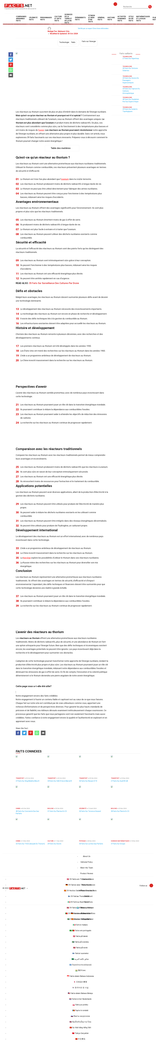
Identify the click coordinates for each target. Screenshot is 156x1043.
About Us (86, 856)
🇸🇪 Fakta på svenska (80, 942)
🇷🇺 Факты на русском (80, 1016)
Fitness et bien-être (91, 19)
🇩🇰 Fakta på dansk (80, 936)
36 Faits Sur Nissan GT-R (88, 781)
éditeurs (45, 710)
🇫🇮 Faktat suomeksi (80, 953)
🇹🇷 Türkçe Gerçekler (80, 1033)
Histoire (111, 19)
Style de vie (131, 19)
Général (101, 19)
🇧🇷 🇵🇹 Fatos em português (80, 930)
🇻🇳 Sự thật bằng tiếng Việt (80, 1027)
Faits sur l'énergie (89, 41)
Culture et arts (58, 19)
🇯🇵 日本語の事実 (80, 982)
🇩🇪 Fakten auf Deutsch (80, 913)
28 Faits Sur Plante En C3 (120, 811)
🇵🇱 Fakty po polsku (80, 1005)
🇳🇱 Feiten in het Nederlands (80, 999)
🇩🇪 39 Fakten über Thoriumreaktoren (80, 885)
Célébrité (33, 19)
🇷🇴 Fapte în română (80, 1010)
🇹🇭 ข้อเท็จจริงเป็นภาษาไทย (80, 1022)
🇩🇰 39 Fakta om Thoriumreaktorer (80, 879)
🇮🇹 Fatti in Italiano (80, 925)
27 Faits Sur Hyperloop (131, 58)
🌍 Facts (80, 908)
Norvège (27, 558)
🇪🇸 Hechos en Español (80, 919)
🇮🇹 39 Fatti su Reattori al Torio (80, 902)
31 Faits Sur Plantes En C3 (57, 811)
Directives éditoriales (100, 28)
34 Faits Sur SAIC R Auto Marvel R (60, 781)
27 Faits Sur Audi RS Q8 (119, 781)
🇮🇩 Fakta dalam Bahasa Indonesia (80, 976)
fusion (41, 130)
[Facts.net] (18, 5)
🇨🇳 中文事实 (80, 1039)
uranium (65, 179)
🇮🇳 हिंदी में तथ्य (80, 970)
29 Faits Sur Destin (54, 844)
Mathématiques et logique (143, 19)
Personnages (46, 19)
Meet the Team (86, 868)
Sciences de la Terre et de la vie (68, 19)
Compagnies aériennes (21, 19)
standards (95, 707)
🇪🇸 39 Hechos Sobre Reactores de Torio (80, 891)
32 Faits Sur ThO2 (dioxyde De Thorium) (30, 844)
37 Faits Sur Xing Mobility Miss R (27, 781)
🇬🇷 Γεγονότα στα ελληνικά (80, 965)
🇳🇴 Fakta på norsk (80, 948)
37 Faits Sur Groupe (118, 844)
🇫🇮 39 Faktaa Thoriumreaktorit (80, 896)
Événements (80, 19)
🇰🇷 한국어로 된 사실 (80, 988)
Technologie (67, 42)
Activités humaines (122, 19)
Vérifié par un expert (85, 28)
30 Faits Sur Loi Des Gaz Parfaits (91, 844)
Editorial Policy (87, 862)
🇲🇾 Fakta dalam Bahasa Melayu (80, 993)
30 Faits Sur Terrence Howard (90, 811)
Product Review (86, 873)
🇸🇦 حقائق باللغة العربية (80, 959)
